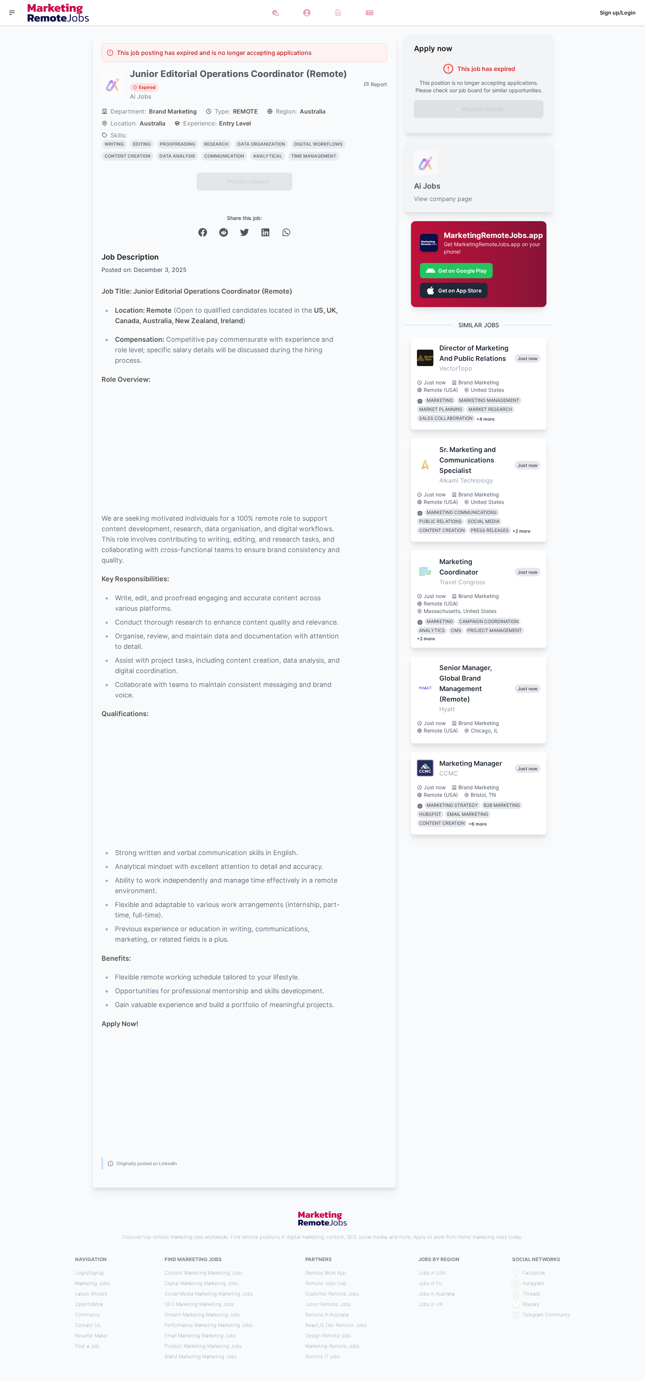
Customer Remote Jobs (332, 1294)
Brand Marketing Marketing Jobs (201, 1356)
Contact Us (87, 1325)
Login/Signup (89, 1273)
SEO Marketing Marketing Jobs (199, 1304)
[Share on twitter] (244, 232)
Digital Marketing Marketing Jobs (201, 1283)
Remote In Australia (327, 1314)
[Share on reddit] (223, 232)
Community (87, 1314)
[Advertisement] (223, 449)
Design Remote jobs (328, 1335)
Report (379, 84)
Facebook (534, 1273)
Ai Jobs (140, 96)
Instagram (533, 1283)
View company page (443, 198)
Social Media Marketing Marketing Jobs (209, 1294)
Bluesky (531, 1304)
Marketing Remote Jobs (332, 1346)
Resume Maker (91, 1335)
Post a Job (87, 1346)
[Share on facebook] (202, 232)
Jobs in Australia (436, 1294)
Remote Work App (325, 1273)
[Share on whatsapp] (286, 232)
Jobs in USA (432, 1273)
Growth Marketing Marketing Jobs (202, 1314)
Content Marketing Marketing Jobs (203, 1273)
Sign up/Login (618, 12)
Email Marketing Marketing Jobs (200, 1335)
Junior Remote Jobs (327, 1304)
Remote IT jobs (322, 1356)
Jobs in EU (430, 1283)
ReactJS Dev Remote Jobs (335, 1325)
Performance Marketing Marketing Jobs (208, 1325)
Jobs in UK (430, 1304)
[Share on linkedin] (265, 232)
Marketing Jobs (92, 1283)
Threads (531, 1294)
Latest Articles (91, 1294)
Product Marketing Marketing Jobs (203, 1346)
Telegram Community (546, 1314)
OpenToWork (89, 1304)
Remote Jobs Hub (325, 1283)
